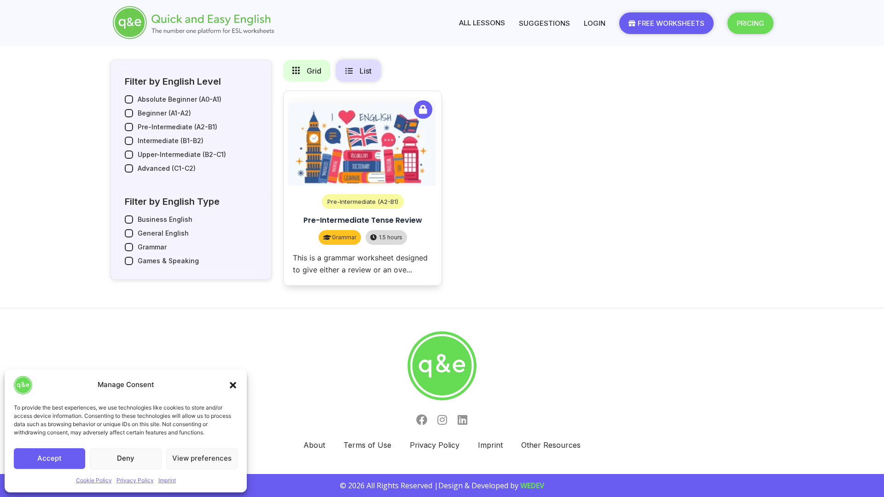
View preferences (202, 458)
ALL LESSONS (482, 22)
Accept (49, 458)
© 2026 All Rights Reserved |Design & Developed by (442, 485)
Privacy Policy (135, 480)
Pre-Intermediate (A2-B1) (362, 201)
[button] (233, 385)
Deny (125, 458)
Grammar (344, 237)
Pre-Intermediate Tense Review (362, 220)
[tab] (307, 70)
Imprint (167, 480)
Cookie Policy (94, 480)
